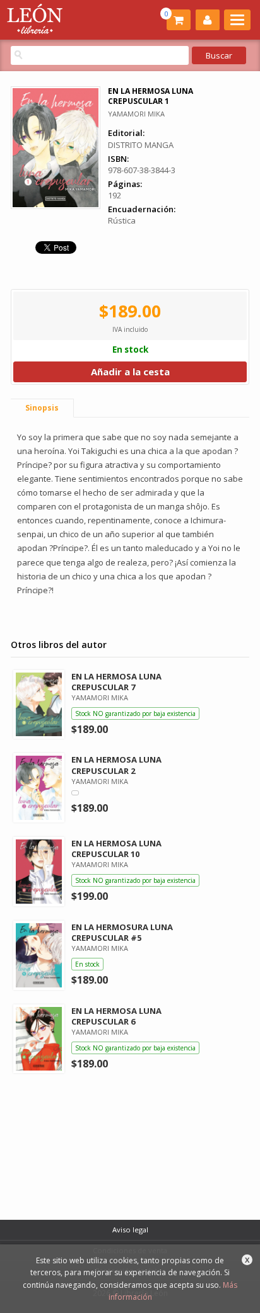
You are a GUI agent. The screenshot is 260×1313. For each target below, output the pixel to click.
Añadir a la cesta (130, 371)
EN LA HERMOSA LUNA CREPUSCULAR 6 (116, 1016)
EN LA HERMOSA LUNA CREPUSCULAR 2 (116, 765)
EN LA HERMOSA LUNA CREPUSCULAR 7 (116, 682)
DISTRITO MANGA (141, 145)
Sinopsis (42, 407)
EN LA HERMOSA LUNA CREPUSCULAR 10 (116, 849)
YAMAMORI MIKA (136, 113)
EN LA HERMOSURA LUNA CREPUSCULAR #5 (122, 932)
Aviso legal (130, 1229)
